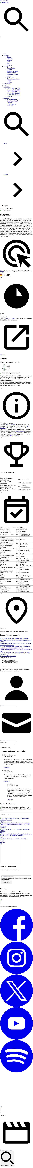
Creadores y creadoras (13, 79)
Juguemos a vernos (12, 74)
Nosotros (6, 98)
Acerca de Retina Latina (14, 99)
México (9, 63)
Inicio (5, 54)
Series (8, 76)
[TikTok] (16, 1105)
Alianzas (9, 69)
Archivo (9, 82)
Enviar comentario (5, 747)
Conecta (9, 96)
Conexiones (7, 87)
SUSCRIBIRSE (7, 882)
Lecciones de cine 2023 (13, 93)
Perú (8, 61)
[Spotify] (16, 1072)
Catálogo (6, 55)
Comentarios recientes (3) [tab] (10, 662)
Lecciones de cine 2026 (13, 88)
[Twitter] (16, 1006)
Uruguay (9, 65)
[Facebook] (16, 941)
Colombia (9, 58)
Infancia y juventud (12, 71)
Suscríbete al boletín (12, 101)
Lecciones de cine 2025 (13, 90)
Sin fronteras (10, 77)
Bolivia (9, 57)
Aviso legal (10, 105)
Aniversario (7, 83)
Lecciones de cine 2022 (13, 94)
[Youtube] (16, 1039)
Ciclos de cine (11, 68)
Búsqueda (3, 1115)
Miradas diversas (11, 72)
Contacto (9, 102)
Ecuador (9, 60)
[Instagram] (16, 973)
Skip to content (4, 0)
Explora (6, 66)
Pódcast (9, 80)
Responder (7, 767)
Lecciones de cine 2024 (13, 91)
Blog (5, 85)
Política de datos (11, 104)
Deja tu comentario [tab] (9, 660)
